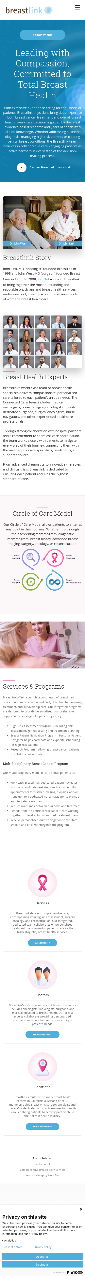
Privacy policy (42, 1247)
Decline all (42, 1264)
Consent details (12, 1247)
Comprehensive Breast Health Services (42, 1169)
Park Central (42, 1164)
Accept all (42, 1256)
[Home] (28, 9)
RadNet (43, 279)
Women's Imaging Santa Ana (42, 1175)
